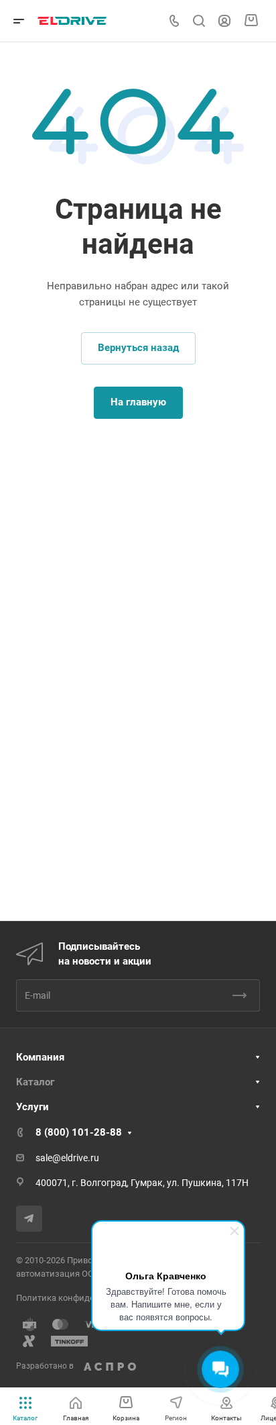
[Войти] (224, 21)
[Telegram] (29, 1219)
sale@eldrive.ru (67, 1157)
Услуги (32, 1107)
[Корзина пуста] (251, 21)
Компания (40, 1057)
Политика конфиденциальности (82, 1298)
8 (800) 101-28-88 (79, 1132)
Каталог (35, 1082)
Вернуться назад (138, 348)
